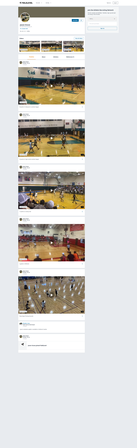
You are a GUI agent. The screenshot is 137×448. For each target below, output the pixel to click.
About (43, 57)
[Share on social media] (81, 20)
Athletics (55, 57)
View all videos (78, 38)
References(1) (70, 57)
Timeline (31, 57)
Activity (47, 2)
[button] (82, 107)
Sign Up (102, 28)
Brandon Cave (26, 323)
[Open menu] (82, 107)
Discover (38, 2)
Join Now (75, 20)
